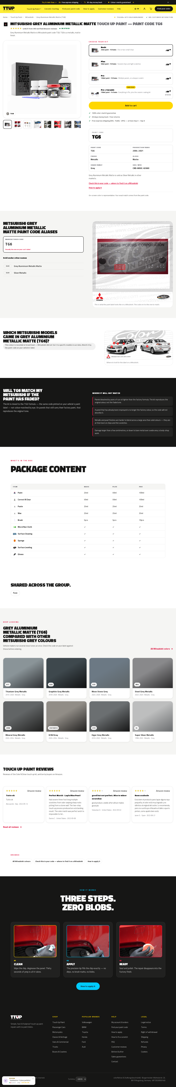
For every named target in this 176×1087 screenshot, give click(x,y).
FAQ (119, 8)
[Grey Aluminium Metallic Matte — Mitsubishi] (17, 124)
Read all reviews (11, 827)
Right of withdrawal (149, 1032)
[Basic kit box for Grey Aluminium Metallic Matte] (7, 124)
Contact (114, 1061)
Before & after (117, 1051)
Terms (144, 1027)
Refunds (144, 1041)
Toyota (85, 1032)
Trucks (55, 1046)
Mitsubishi (29, 17)
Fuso (15, 593)
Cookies (144, 1051)
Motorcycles (57, 1032)
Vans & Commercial (60, 1041)
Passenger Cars (58, 1027)
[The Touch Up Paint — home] (9, 9)
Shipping (144, 1037)
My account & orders (119, 1022)
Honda (84, 1037)
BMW (84, 1027)
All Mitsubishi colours (21, 861)
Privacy (144, 1046)
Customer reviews (106, 8)
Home (5, 17)
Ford (84, 1041)
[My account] (144, 8)
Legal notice (146, 1022)
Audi (84, 1046)
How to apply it (95, 187)
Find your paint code (71, 8)
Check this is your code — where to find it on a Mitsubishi (113, 183)
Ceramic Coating (51, 8)
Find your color (163, 8)
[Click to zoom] (42, 79)
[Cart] (150, 8)
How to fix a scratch (119, 1037)
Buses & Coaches (59, 1051)
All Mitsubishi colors (160, 648)
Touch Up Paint (34, 8)
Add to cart (131, 105)
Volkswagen (87, 1022)
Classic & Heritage (59, 1037)
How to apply (88, 8)
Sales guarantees (118, 1056)
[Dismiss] (168, 2)
